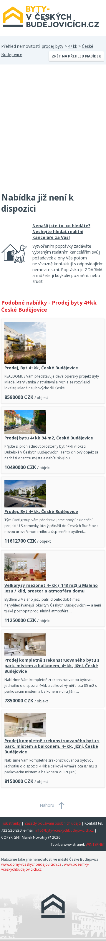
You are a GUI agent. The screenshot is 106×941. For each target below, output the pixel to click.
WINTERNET (95, 844)
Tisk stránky (11, 823)
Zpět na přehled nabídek (76, 56)
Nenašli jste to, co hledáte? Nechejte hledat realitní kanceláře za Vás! (61, 231)
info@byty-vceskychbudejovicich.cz (64, 830)
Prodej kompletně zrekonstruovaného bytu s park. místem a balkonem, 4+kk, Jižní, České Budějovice (52, 665)
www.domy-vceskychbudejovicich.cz (31, 864)
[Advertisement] (53, 132)
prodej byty (52, 46)
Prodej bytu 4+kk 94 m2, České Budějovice (48, 438)
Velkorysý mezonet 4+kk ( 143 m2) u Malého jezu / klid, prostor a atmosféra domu (51, 588)
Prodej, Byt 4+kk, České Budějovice (41, 368)
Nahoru (47, 805)
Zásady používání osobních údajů (52, 823)
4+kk (72, 46)
